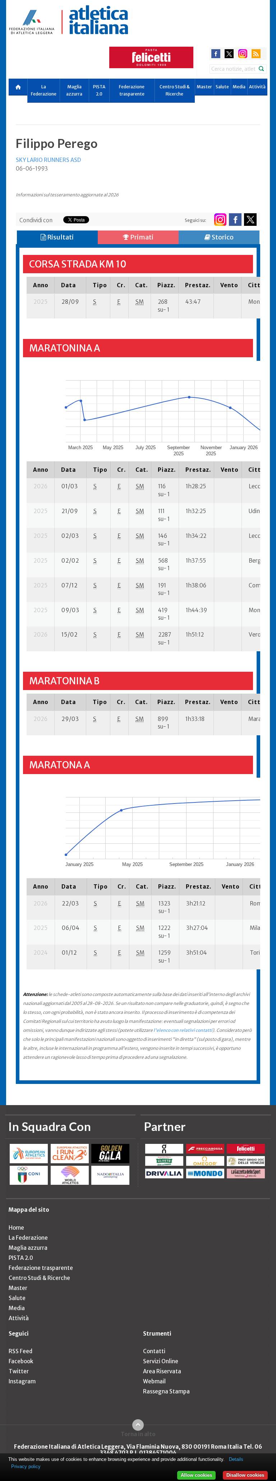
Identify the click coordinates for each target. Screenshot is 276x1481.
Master (204, 86)
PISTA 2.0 (99, 90)
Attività (257, 86)
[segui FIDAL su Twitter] (250, 219)
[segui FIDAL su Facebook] (235, 219)
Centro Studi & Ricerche (175, 90)
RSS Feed (20, 1351)
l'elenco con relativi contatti (182, 1030)
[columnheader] (41, 285)
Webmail (154, 1381)
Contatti (154, 1351)
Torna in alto (138, 1434)
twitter (229, 53)
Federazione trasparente (131, 90)
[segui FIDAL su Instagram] (220, 219)
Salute (222, 86)
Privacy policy (26, 1466)
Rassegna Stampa (166, 1391)
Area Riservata (162, 1371)
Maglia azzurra (74, 90)
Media (239, 86)
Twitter (19, 1371)
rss (256, 53)
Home (16, 1227)
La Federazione (43, 90)
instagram (242, 53)
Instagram (22, 1381)
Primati (141, 237)
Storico (222, 237)
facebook (215, 53)
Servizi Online (160, 1361)
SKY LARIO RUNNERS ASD (48, 160)
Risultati (60, 237)
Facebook (21, 1361)
